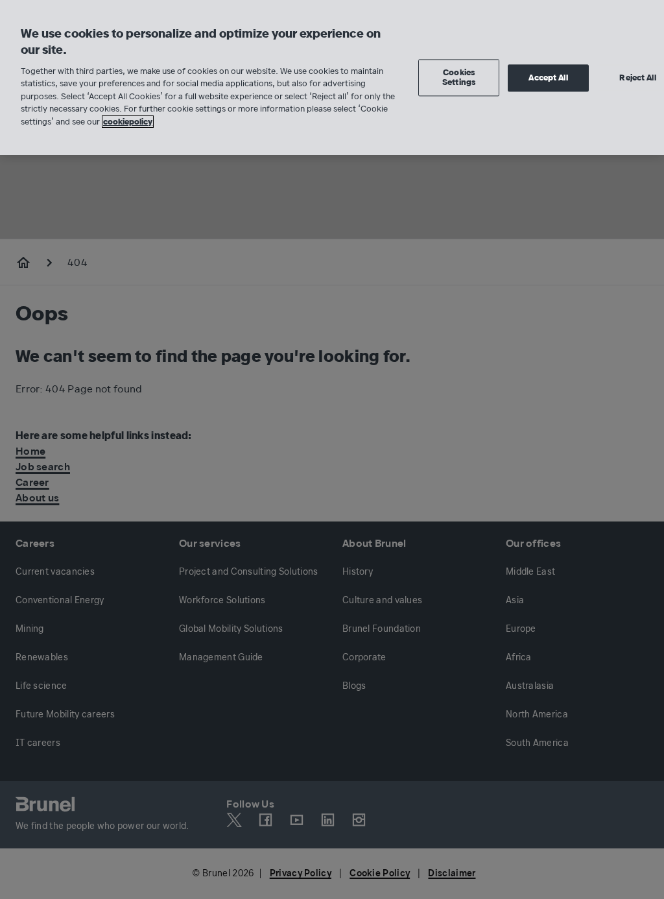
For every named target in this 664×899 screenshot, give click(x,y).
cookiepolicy (127, 121)
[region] (332, 77)
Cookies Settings (458, 77)
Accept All (547, 77)
